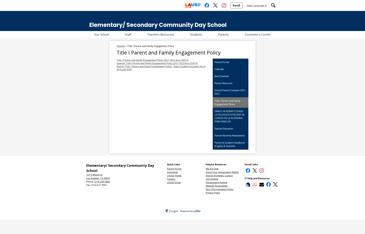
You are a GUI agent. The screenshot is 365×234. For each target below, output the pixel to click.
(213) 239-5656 (102, 181)
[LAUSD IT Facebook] (268, 184)
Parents (121, 46)
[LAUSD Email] (261, 184)
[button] (101, 34)
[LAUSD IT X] (275, 184)
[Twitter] (254, 170)
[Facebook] (248, 170)
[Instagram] (261, 170)
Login (171, 211)
